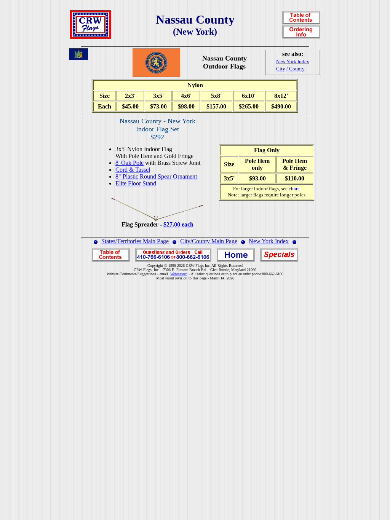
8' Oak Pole (129, 163)
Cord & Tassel (132, 169)
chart (294, 188)
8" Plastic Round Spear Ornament (156, 176)
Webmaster (178, 274)
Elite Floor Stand (135, 183)
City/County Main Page (208, 241)
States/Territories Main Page (135, 241)
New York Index (269, 241)
